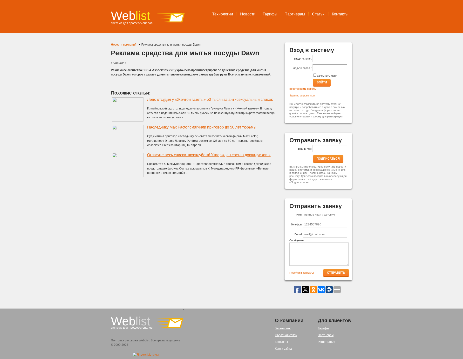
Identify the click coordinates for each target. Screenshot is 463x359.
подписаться (328, 158)
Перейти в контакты (301, 272)
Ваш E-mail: (305, 148)
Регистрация (326, 342)
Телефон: (296, 224)
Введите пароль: (302, 68)
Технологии (222, 14)
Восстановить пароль (302, 88)
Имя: (299, 214)
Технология (283, 328)
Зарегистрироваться (302, 95)
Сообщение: (296, 240)
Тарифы (270, 14)
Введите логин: (303, 58)
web (130, 16)
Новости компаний (123, 44)
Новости (247, 14)
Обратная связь (286, 335)
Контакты (340, 14)
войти (322, 82)
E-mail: (298, 234)
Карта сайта (283, 348)
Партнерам (295, 14)
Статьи (318, 14)
